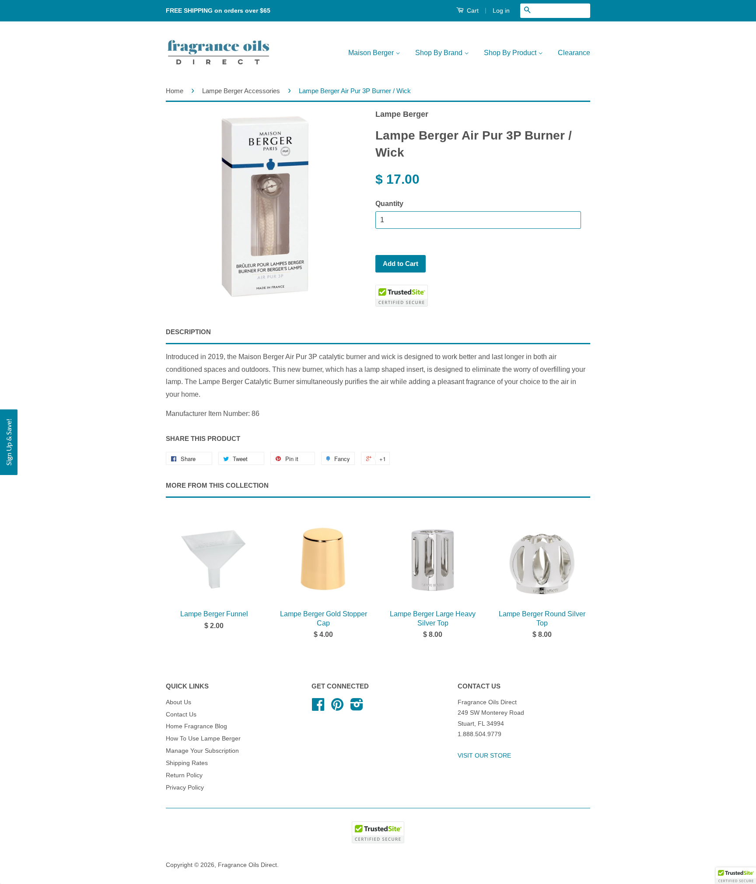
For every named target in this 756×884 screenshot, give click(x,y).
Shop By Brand (439, 52)
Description (188, 331)
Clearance (574, 52)
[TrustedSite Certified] (401, 296)
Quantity (389, 203)
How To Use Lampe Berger (203, 738)
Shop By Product (511, 52)
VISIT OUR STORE (484, 755)
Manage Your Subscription (202, 751)
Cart (472, 10)
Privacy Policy (185, 787)
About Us (178, 702)
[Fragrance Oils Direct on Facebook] (318, 707)
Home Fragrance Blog (196, 726)
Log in (501, 10)
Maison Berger (372, 52)
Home (174, 90)
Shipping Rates (187, 763)
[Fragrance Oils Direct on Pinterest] (337, 707)
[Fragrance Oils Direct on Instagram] (357, 707)
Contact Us (181, 714)
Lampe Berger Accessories (241, 90)
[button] (9, 442)
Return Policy (184, 775)
